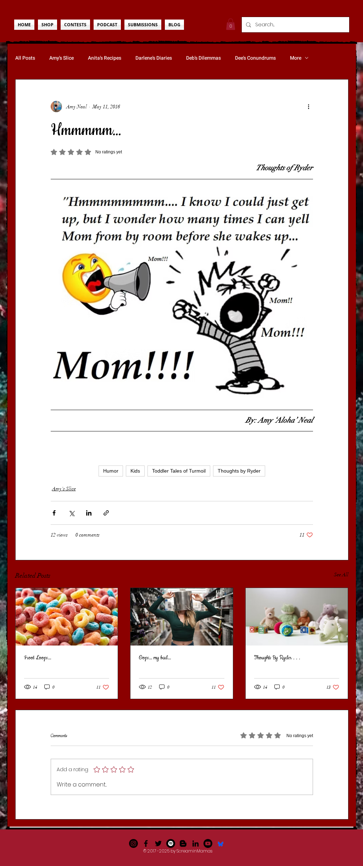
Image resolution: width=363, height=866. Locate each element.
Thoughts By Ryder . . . (277, 657)
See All (341, 575)
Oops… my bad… (155, 657)
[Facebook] (145, 843)
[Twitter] (158, 843)
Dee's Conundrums (255, 58)
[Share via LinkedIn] (88, 513)
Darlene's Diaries (153, 58)
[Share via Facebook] (54, 513)
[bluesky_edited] (220, 843)
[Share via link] (106, 513)
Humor (110, 471)
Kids (135, 471)
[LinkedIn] (195, 843)
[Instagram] (133, 843)
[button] (230, 24)
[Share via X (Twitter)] (71, 513)
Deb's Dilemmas (203, 58)
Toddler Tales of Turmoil (179, 471)
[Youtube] (207, 843)
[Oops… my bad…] (181, 617)
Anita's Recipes (104, 58)
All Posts (25, 58)
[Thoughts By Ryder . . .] (297, 617)
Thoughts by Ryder (239, 471)
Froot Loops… (37, 657)
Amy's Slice (61, 58)
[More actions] (309, 106)
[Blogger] (183, 843)
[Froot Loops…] (67, 617)
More (295, 58)
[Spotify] (170, 843)
